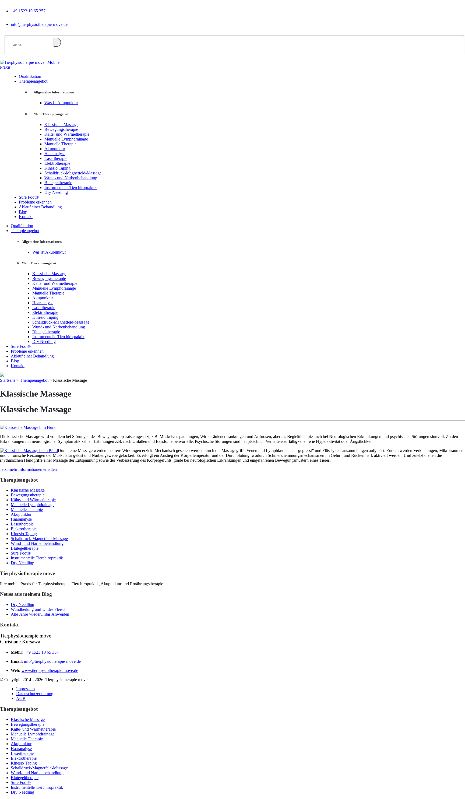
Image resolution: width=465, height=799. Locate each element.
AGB (21, 698)
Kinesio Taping (57, 168)
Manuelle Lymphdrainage (66, 139)
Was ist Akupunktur (61, 102)
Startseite (7, 380)
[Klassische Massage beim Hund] (28, 427)
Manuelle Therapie (60, 144)
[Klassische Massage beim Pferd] (29, 450)
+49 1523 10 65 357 (28, 11)
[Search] (57, 42)
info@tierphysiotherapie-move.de (39, 24)
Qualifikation (22, 225)
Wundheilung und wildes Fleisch (38, 609)
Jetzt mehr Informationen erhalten (28, 469)
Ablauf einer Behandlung (40, 207)
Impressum (25, 688)
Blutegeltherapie (58, 182)
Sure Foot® (21, 346)
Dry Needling (56, 192)
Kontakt (26, 216)
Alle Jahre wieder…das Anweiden (40, 614)
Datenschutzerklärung (34, 693)
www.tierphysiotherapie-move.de (50, 670)
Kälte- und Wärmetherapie (66, 134)
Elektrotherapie (57, 163)
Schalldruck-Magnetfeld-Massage (72, 173)
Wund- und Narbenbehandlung (70, 178)
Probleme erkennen (27, 351)
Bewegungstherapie (61, 129)
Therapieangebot (33, 81)
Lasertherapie (55, 158)
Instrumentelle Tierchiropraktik (70, 187)
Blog (15, 361)
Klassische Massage (61, 124)
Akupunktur (54, 148)
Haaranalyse (54, 153)
